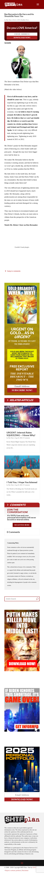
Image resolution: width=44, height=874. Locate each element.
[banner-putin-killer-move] (22, 671)
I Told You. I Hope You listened (22, 482)
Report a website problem (13, 870)
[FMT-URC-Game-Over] (22, 731)
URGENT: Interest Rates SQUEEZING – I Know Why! (21, 433)
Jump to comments (13, 271)
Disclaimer (25, 870)
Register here (22, 525)
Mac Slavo (9, 20)
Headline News (25, 20)
